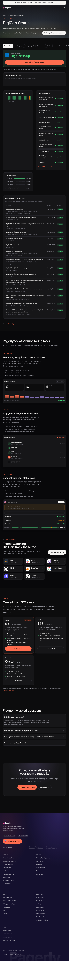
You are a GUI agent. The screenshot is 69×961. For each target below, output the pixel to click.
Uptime (49, 46)
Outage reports (29, 46)
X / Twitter (13, 954)
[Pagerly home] (7, 7)
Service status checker (9, 900)
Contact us (18, 681)
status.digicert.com (13, 324)
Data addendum (7, 937)
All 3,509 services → (57, 552)
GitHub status (40, 910)
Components (41, 46)
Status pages (7, 867)
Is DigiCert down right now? (14, 717)
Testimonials (6, 907)
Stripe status (40, 897)
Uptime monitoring (8, 880)
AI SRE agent (7, 877)
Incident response (8, 864)
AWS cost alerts (7, 871)
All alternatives (40, 867)
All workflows (7, 883)
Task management (8, 874)
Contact (5, 913)
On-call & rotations (8, 858)
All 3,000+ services (42, 920)
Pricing (38, 871)
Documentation (7, 897)
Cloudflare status (41, 917)
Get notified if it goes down (34, 62)
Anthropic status (41, 904)
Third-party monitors (9, 904)
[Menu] (64, 7)
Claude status (40, 900)
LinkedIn (5, 954)
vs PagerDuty (40, 861)
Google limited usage (9, 940)
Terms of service (7, 934)
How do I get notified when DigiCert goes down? (21, 730)
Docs (19, 954)
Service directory (13, 15)
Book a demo (44, 787)
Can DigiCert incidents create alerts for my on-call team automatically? (29, 737)
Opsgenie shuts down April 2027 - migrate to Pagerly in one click (34, 2)
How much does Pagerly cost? (15, 743)
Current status (8, 46)
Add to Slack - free (28, 787)
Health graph (19, 46)
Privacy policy (7, 930)
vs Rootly (39, 864)
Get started (18, 649)
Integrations (39, 874)
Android (33, 847)
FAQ (4, 910)
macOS (41, 847)
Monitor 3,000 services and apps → (54, 33)
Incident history (58, 46)
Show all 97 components (45, 167)
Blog (4, 894)
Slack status (39, 907)
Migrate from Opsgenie (43, 858)
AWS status (39, 894)
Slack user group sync (9, 861)
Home (4, 15)
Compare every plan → (9, 690)
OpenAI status (40, 913)
